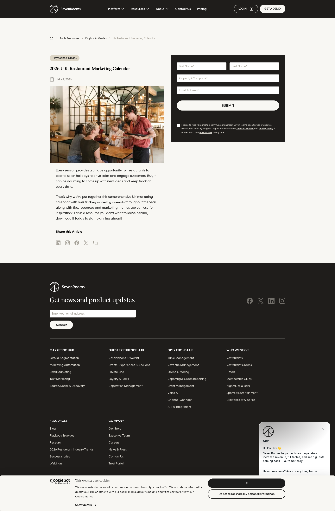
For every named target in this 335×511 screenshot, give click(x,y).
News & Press (118, 449)
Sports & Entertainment (241, 393)
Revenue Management (183, 365)
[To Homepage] (65, 9)
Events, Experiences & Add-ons (129, 365)
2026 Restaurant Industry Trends (71, 449)
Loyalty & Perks (119, 379)
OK (246, 483)
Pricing (201, 9)
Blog (53, 428)
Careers (114, 442)
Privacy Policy (266, 128)
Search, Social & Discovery (67, 386)
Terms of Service (245, 128)
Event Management (181, 386)
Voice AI (173, 393)
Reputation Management (125, 386)
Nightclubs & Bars (238, 386)
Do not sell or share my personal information (247, 494)
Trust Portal (116, 463)
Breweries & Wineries (240, 400)
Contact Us (183, 9)
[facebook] (76, 242)
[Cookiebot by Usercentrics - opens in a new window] (60, 481)
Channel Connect (180, 400)
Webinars (56, 463)
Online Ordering (178, 372)
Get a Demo (272, 8)
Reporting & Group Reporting (187, 379)
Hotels (230, 372)
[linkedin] (58, 242)
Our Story (115, 428)
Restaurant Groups (239, 365)
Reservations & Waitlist (124, 358)
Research (56, 442)
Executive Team (119, 435)
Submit (228, 105)
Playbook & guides (62, 435)
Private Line (116, 372)
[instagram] (67, 242)
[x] (86, 242)
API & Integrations (180, 407)
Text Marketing (60, 379)
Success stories (60, 456)
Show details (83, 505)
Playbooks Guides (96, 38)
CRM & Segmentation (64, 358)
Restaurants (234, 358)
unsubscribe (205, 132)
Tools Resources (69, 38)
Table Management (181, 358)
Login (242, 8)
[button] (95, 242)
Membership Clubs (239, 379)
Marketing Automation (65, 365)
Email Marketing (60, 372)
